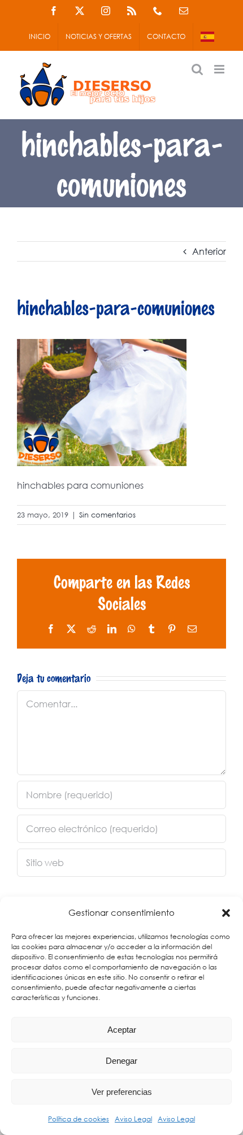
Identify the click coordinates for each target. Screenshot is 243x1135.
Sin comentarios (107, 515)
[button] (226, 913)
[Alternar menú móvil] (220, 69)
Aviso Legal (133, 1119)
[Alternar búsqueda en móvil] (197, 69)
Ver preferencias (122, 1092)
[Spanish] (207, 36)
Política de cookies (78, 1119)
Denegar (121, 1061)
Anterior (209, 251)
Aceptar (121, 1029)
